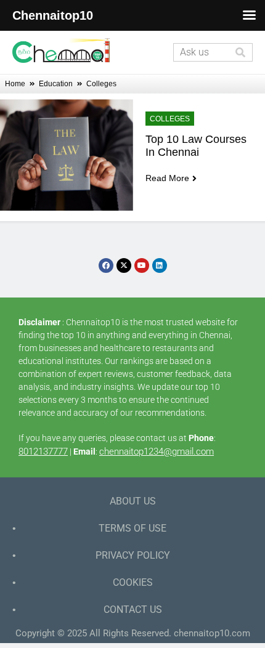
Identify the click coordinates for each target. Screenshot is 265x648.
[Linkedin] (159, 265)
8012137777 (43, 451)
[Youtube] (141, 265)
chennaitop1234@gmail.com (156, 451)
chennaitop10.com (212, 633)
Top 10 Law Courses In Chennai (197, 145)
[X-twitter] (123, 265)
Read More (167, 178)
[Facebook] (106, 265)
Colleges (170, 119)
